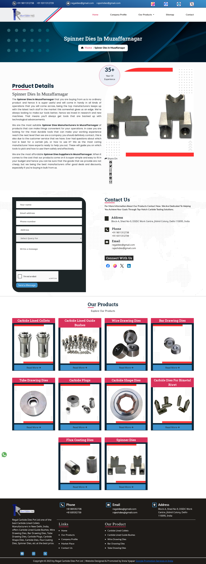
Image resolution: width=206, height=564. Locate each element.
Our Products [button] (145, 15)
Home (64, 531)
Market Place (67, 544)
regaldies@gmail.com (82, 3)
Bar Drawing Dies (116, 544)
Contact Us (66, 548)
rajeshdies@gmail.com (109, 3)
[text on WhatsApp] (4, 454)
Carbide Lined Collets (118, 531)
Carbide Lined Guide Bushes (121, 535)
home (95, 15)
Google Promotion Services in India (154, 560)
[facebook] (166, 3)
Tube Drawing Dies (116, 548)
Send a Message (26, 285)
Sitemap (170, 15)
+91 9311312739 (45, 3)
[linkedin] (179, 3)
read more (33, 367)
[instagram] (153, 3)
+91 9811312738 (25, 3)
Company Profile (118, 15)
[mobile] (107, 229)
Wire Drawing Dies (116, 539)
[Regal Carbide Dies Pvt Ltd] (23, 14)
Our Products (68, 535)
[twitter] (192, 3)
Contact (190, 15)
